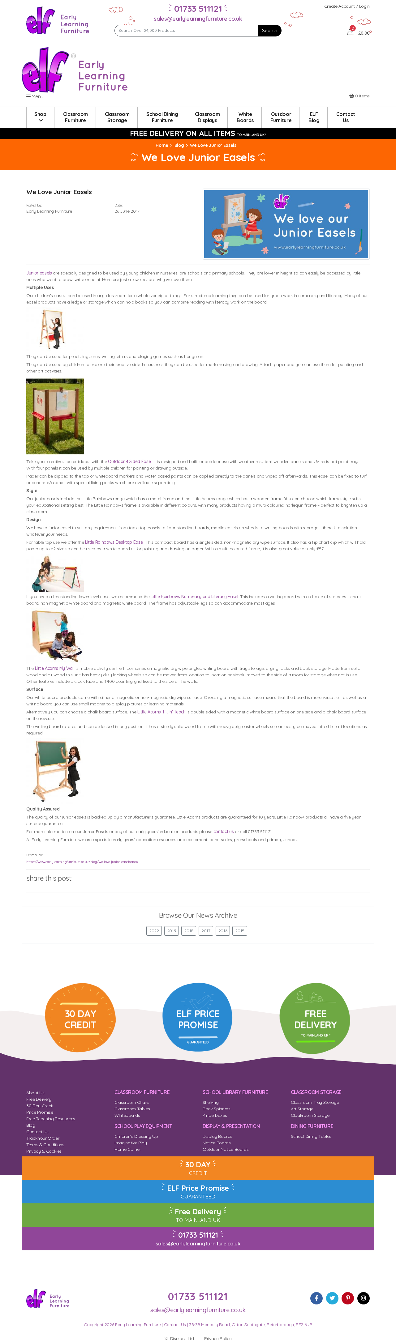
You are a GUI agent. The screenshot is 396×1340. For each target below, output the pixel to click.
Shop (40, 114)
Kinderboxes (215, 1115)
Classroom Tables (132, 1109)
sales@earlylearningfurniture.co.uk (198, 18)
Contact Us (37, 1131)
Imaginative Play (130, 1143)
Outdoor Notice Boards (226, 1149)
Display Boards (217, 1136)
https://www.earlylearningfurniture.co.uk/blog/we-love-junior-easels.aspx (82, 862)
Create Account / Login (347, 6)
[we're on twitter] (332, 1298)
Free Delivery (38, 1099)
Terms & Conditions (45, 1144)
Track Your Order (42, 1138)
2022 (154, 931)
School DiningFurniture (162, 117)
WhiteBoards (245, 117)
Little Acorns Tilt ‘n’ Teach (161, 712)
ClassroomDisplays (207, 117)
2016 (222, 931)
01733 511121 (198, 1235)
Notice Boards (216, 1143)
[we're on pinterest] (348, 1298)
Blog (179, 145)
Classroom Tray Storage (315, 1102)
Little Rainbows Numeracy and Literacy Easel (194, 596)
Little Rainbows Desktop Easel (114, 542)
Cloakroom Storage (310, 1115)
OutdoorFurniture (280, 117)
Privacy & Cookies (44, 1151)
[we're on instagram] (363, 1298)
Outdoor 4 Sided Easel (130, 461)
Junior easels (39, 273)
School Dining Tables (311, 1136)
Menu (37, 96)
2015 (239, 931)
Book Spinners (216, 1109)
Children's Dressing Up (136, 1136)
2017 (205, 931)
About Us (35, 1092)
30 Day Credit (39, 1105)
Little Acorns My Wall (55, 668)
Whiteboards (127, 1115)
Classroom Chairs (131, 1102)
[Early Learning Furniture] (57, 20)
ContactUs (345, 117)
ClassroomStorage (117, 117)
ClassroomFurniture (75, 117)
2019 (171, 931)
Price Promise (39, 1112)
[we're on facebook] (316, 1298)
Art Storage (302, 1109)
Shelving (210, 1102)
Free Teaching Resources (50, 1118)
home (162, 145)
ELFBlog (314, 117)
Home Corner (127, 1149)
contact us (223, 831)
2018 (188, 931)
